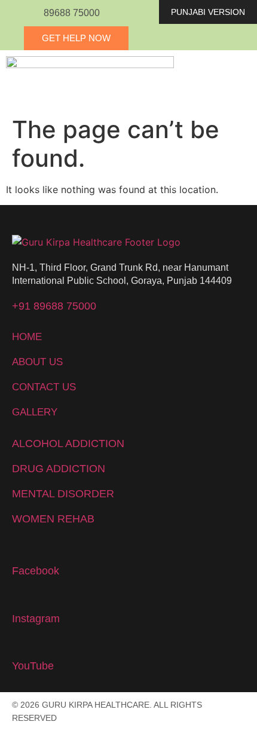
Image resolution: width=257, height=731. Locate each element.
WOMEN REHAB (53, 519)
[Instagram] (18, 597)
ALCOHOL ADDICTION (68, 443)
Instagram (36, 619)
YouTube (33, 666)
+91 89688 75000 (54, 306)
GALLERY (34, 412)
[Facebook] (18, 549)
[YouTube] (18, 645)
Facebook (35, 571)
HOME (27, 336)
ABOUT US (37, 362)
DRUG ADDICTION (58, 469)
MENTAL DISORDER (63, 494)
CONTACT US (44, 387)
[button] (219, 80)
